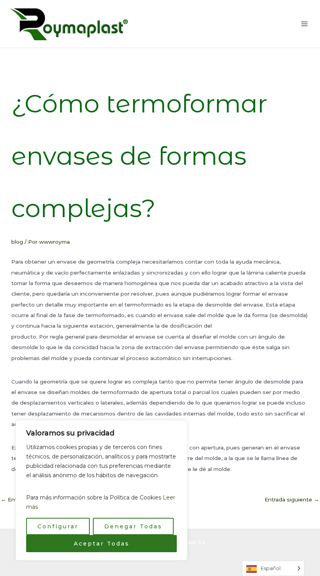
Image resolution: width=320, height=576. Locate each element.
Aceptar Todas (102, 543)
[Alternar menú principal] (305, 24)
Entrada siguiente (292, 499)
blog (17, 242)
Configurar (57, 526)
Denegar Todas (133, 526)
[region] (101, 490)
